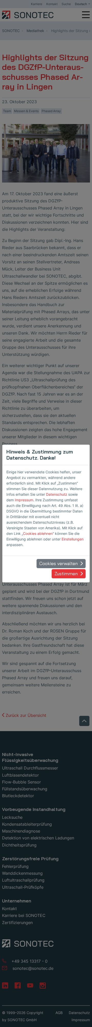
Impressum (24, 500)
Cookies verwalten (58, 563)
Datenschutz (56, 494)
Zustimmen (66, 574)
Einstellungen (73, 539)
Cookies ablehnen (38, 533)
